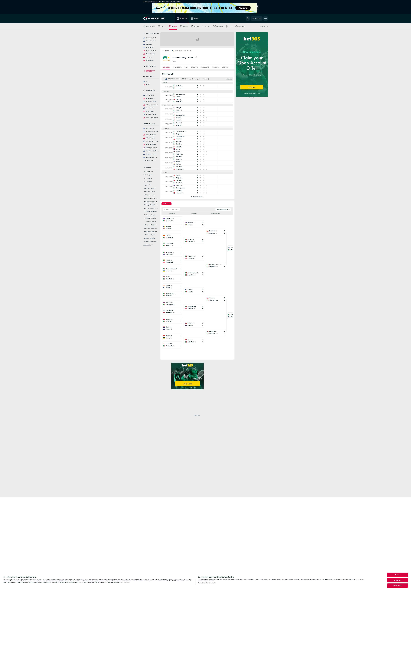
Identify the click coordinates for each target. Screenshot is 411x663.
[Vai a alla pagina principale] (155, 18)
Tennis (166, 50)
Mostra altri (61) (148, 160)
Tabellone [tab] (166, 203)
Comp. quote (177, 67)
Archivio (225, 67)
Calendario (205, 67)
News (186, 67)
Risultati (194, 67)
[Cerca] (248, 18)
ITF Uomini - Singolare (183, 50)
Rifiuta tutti (397, 580)
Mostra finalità (397, 585)
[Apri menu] (265, 18)
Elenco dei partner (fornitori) (206, 583)
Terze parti (126, 582)
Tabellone (215, 67)
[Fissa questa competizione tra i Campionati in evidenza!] (196, 57)
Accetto (397, 575)
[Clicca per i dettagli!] (197, 86)
